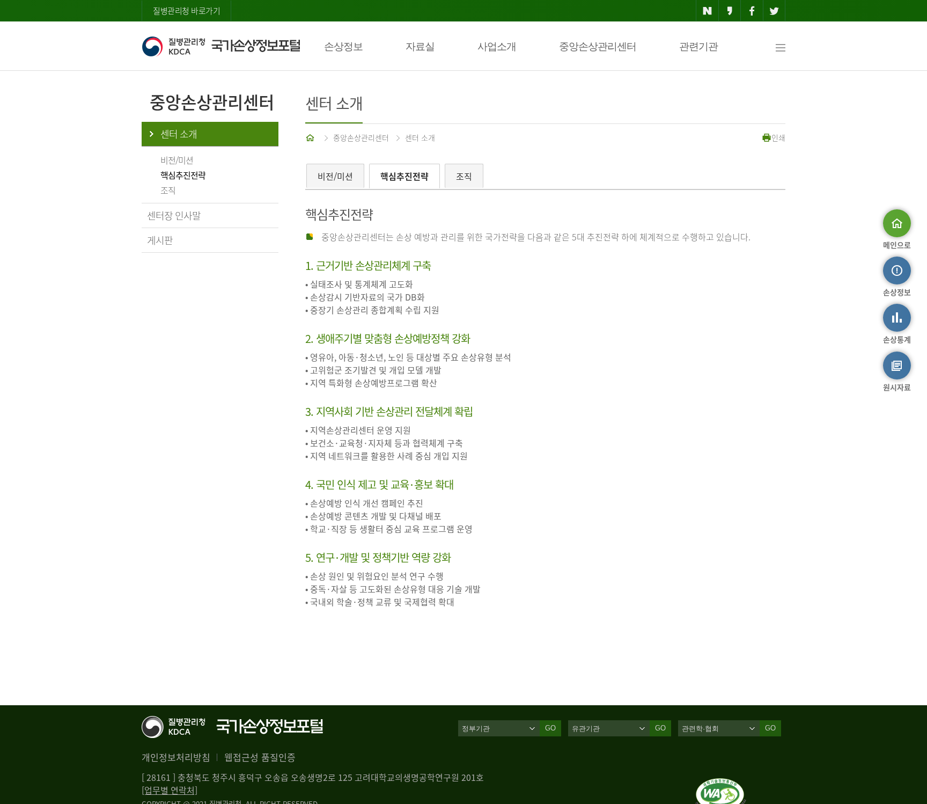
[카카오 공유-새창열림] (730, 11)
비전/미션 (176, 160)
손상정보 (343, 46)
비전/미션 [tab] (335, 176)
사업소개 (496, 46)
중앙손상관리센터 (597, 46)
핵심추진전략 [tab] (404, 176)
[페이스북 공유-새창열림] (752, 11)
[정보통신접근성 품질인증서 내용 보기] (720, 784)
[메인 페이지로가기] (311, 137)
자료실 (420, 46)
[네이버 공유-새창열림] (707, 11)
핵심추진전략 (182, 175)
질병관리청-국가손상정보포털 (221, 46)
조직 (167, 190)
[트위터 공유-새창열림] (774, 11)
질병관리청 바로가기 (186, 11)
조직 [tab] (464, 176)
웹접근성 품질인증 (260, 757)
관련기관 (698, 46)
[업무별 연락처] (169, 790)
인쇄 (778, 137)
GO (550, 728)
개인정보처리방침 (176, 757)
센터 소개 (178, 134)
